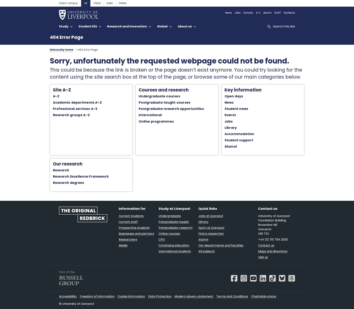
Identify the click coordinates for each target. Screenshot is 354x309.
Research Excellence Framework (81, 176)
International (150, 115)
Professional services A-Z (75, 109)
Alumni (231, 146)
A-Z (56, 96)
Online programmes (156, 121)
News (229, 102)
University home (62, 50)
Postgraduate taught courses (164, 102)
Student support (239, 140)
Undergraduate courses (159, 96)
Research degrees (68, 183)
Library (231, 128)
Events (230, 115)
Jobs (229, 121)
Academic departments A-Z (77, 102)
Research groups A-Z (71, 115)
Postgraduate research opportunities (171, 109)
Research (61, 170)
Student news (236, 109)
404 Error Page (66, 37)
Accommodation (239, 134)
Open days (234, 96)
